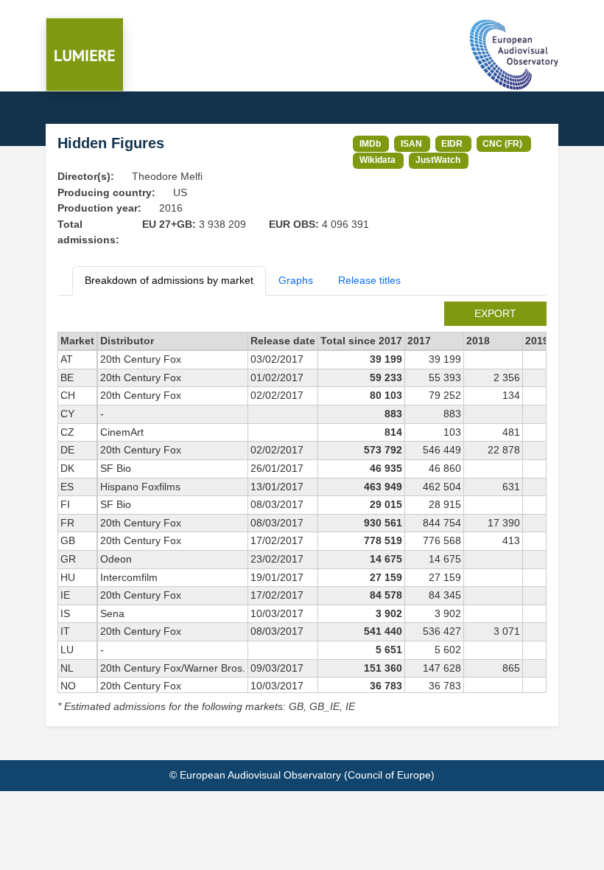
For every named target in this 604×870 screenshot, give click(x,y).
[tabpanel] (302, 508)
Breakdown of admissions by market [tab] (169, 280)
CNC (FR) (502, 143)
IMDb (370, 143)
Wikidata (377, 159)
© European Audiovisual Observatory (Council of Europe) (302, 775)
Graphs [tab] (295, 280)
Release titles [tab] (369, 280)
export (495, 313)
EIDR (452, 143)
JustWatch (437, 159)
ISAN (411, 143)
